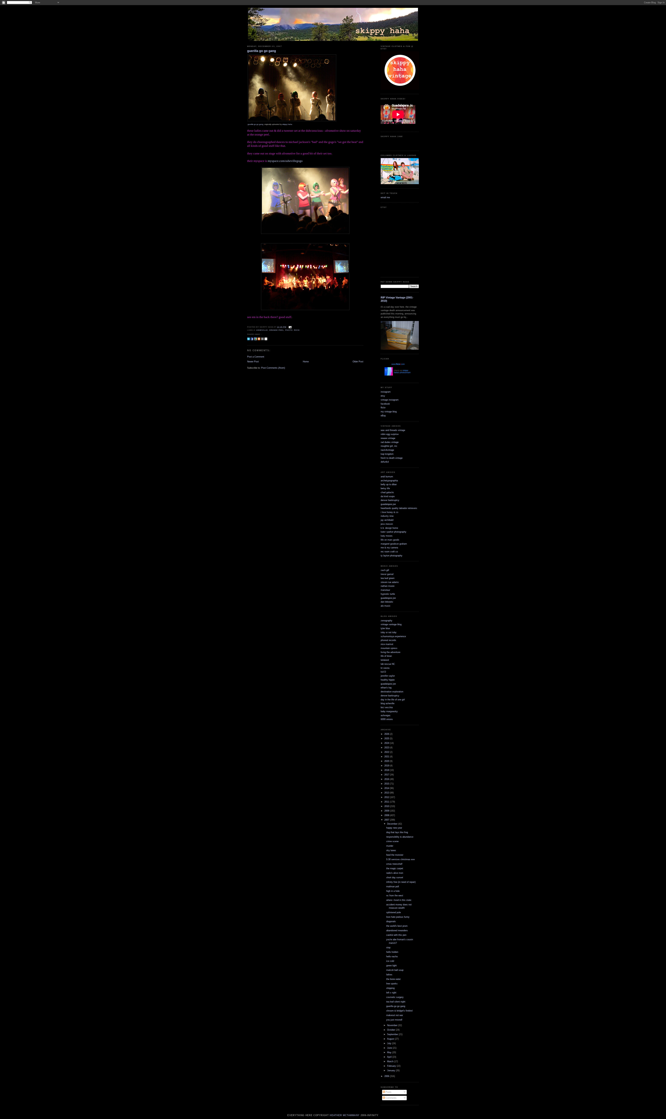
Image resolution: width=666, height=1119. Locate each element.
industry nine (387, 516)
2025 (387, 738)
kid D (383, 671)
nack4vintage (387, 450)
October (391, 1030)
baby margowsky (389, 711)
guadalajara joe (388, 504)
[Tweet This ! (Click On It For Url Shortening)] (248, 339)
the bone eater (393, 979)
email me (385, 197)
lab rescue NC (388, 664)
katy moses (386, 535)
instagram (386, 391)
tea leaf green (387, 578)
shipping (390, 988)
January (391, 1070)
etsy (383, 395)
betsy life (385, 488)
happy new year (394, 827)
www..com (398, 364)
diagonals (391, 921)
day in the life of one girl (393, 699)
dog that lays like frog (397, 832)
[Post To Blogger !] (259, 339)
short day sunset (394, 877)
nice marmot (387, 644)
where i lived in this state (398, 900)
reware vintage (388, 438)
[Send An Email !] (265, 339)
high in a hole (393, 891)
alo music (385, 605)
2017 (387, 774)
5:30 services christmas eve (400, 859)
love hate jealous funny (397, 917)
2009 (387, 810)
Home (306, 361)
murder (389, 846)
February (392, 1066)
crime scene (392, 841)
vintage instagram (390, 399)
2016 (387, 779)
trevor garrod (387, 574)
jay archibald (387, 520)
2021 (387, 756)
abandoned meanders (397, 930)
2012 (387, 797)
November (392, 1025)
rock (297, 330)
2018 (387, 770)
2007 (387, 819)
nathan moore (387, 586)
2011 (387, 801)
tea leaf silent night (395, 1001)
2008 (387, 815)
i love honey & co (389, 512)
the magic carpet (394, 868)
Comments (390, 1098)
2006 (387, 1076)
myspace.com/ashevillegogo (285, 161)
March (390, 1061)
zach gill (385, 570)
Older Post (358, 361)
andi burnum (387, 476)
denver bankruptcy (390, 500)
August (391, 1039)
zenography (386, 620)
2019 (387, 765)
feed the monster (394, 855)
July (389, 1043)
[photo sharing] (292, 120)
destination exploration (392, 691)
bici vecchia (387, 707)
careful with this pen (396, 935)
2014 (387, 788)
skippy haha (287, 124)
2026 (387, 734)
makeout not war (394, 1015)
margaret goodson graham (394, 543)
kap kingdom (387, 454)
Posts (388, 1092)
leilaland (385, 660)
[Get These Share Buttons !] (262, 339)
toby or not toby (388, 632)
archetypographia (389, 480)
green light (391, 965)
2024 (387, 743)
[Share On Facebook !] (252, 339)
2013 (387, 792)
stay (388, 947)
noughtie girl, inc (389, 446)
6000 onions (387, 719)
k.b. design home (389, 528)
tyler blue (385, 628)
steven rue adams (390, 582)
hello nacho (392, 956)
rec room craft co (389, 551)
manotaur (385, 590)
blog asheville (387, 703)
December (392, 823)
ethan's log (386, 687)
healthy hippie (388, 679)
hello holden (392, 952)
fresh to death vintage (392, 458)
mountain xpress (389, 648)
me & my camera (389, 547)
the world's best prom (397, 926)
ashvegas (385, 715)
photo (288, 330)
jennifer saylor (388, 675)
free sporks (392, 983)
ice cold (390, 961)
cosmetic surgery (395, 997)
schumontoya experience (393, 636)
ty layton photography (391, 555)
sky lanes (391, 850)
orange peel (276, 330)
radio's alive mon (394, 873)
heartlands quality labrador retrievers (399, 508)
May (389, 1052)
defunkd (385, 461)
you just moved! (394, 1019)
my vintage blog (389, 411)
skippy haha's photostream (402, 371)
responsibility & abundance (399, 837)
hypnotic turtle (388, 594)
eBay (383, 415)
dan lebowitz (387, 601)
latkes (389, 974)
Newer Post (253, 361)
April (389, 1057)
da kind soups (388, 496)
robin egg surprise (390, 434)
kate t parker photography (393, 531)
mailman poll (392, 886)
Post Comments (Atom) (273, 368)
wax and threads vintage (393, 430)
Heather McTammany (345, 1115)
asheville (262, 330)
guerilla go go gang (261, 51)
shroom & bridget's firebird (399, 1010)
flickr (383, 407)
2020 (387, 761)
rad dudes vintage (390, 442)
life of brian (386, 656)
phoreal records (388, 640)
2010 (387, 806)
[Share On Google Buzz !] (255, 339)
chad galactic (387, 492)
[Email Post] (289, 327)
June (390, 1048)
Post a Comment (255, 356)
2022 (387, 752)
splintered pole (393, 912)
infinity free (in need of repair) (401, 882)
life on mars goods (390, 539)
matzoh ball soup (394, 970)
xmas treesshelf (394, 864)
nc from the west (394, 895)
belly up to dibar (389, 484)
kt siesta (385, 668)
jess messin (387, 524)
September (393, 1034)
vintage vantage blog (391, 624)
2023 (387, 747)
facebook (385, 403)
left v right (391, 992)
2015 (387, 783)
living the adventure (390, 652)
